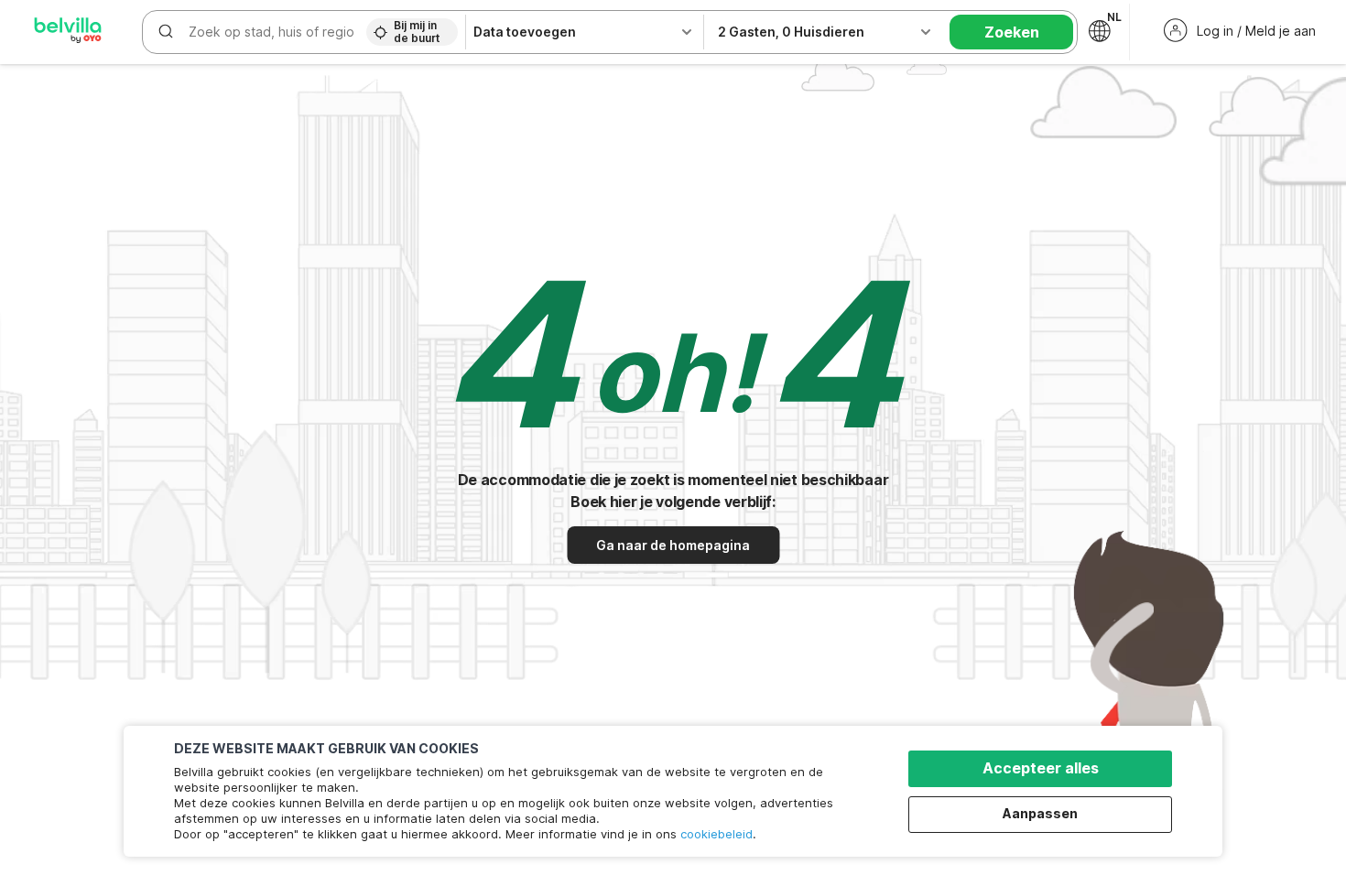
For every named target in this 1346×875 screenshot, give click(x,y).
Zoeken (1011, 32)
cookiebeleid (716, 833)
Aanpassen (1040, 813)
